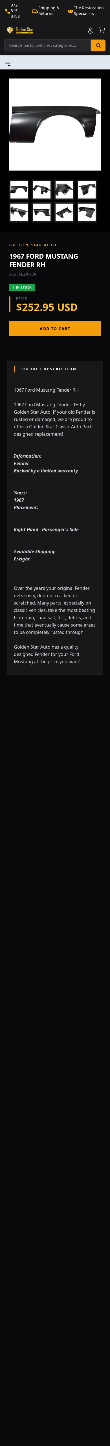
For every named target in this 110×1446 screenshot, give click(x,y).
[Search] (98, 45)
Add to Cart (55, 328)
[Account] (90, 30)
